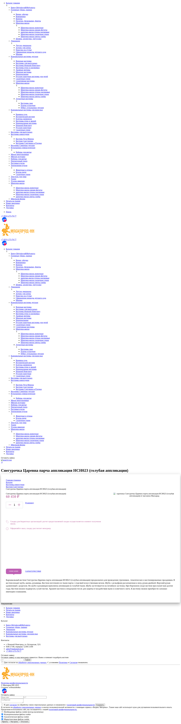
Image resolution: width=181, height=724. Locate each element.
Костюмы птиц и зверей (26, 121)
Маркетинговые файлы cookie (16, 719)
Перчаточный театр (19, 161)
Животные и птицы (24, 170)
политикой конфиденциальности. (63, 709)
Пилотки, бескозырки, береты (28, 21)
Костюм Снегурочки (24, 141)
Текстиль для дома (18, 177)
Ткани (13, 179)
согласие (13, 705)
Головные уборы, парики (21, 10)
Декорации (15, 41)
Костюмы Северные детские (23, 145)
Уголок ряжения (18, 181)
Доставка (10, 208)
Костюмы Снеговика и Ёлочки (29, 143)
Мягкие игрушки (18, 157)
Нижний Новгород (24, 125)
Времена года (21, 114)
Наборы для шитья (23, 152)
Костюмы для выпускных (26, 63)
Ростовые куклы (18, 163)
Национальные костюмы (26, 123)
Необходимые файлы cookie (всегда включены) (23, 712)
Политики (63, 662)
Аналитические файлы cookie (16, 717)
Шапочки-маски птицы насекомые (35, 92)
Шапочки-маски (22, 23)
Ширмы (19, 54)
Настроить (14, 722)
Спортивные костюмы (25, 81)
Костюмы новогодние (20, 134)
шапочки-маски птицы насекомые (35, 32)
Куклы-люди (21, 172)
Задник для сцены (23, 48)
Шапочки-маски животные (32, 28)
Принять (5, 722)
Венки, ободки (22, 14)
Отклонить (25, 722)
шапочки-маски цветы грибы (28, 197)
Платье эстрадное (28, 105)
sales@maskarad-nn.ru (15, 649)
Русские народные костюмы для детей (32, 76)
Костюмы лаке (27, 103)
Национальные (22, 74)
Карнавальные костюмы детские (24, 56)
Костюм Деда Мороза (25, 139)
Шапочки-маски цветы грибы (33, 36)
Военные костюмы (24, 61)
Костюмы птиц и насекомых (28, 68)
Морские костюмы (23, 72)
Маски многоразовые (20, 154)
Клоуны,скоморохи (24, 119)
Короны (19, 19)
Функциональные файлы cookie (17, 714)
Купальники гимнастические (23, 148)
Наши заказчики (13, 203)
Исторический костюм (25, 117)
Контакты (10, 205)
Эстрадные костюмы (24, 99)
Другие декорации (23, 45)
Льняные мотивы (23, 70)
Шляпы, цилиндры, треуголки (28, 39)
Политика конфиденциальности (14, 683)
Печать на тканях (13, 201)
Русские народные (23, 128)
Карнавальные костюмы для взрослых (27, 110)
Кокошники (21, 16)
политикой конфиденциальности (81, 705)
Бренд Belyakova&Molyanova (23, 8)
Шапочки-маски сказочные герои (35, 34)
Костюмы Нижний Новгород (28, 65)
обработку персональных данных (32, 662)
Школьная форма (18, 199)
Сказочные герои (23, 79)
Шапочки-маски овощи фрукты (34, 30)
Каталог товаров (13, 3)
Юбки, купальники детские (32, 108)
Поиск (8, 212)
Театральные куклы (19, 165)
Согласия (73, 662)
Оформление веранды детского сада (31, 52)
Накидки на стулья (24, 50)
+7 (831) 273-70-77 (8, 216)
